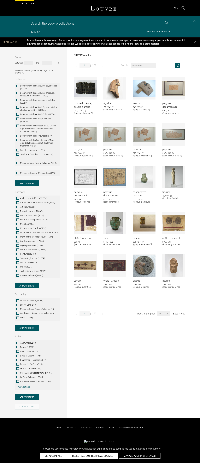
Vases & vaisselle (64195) (31, 275)
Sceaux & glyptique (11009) (32, 258)
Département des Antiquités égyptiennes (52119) (38, 87)
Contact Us (71, 427)
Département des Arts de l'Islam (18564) (38, 114)
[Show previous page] (76, 65)
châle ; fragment (82, 238)
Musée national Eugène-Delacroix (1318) (38, 163)
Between (19, 63)
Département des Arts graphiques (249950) (35, 120)
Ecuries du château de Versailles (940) (37, 313)
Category (20, 192)
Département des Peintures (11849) (36, 136)
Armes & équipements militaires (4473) (37, 202)
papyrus (78, 149)
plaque (136, 280)
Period (18, 57)
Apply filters (26, 183)
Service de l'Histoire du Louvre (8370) (36, 154)
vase (105, 238)
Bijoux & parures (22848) (31, 211)
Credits (111, 427)
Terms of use (86, 427)
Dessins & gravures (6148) (32, 215)
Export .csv (179, 313)
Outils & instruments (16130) (33, 249)
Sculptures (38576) (28, 262)
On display (20, 294)
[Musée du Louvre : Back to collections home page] (103, 8)
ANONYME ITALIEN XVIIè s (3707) (35, 381)
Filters (34, 32)
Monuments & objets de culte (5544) (36, 237)
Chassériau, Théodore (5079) (33, 360)
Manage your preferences (139, 456)
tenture (78, 280)
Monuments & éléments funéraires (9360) (39, 232)
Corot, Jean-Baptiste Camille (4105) (36, 373)
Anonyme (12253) (28, 343)
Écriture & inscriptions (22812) (34, 219)
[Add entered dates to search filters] (56, 63)
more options (24, 387)
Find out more (153, 448)
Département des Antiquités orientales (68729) (37, 101)
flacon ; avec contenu (139, 194)
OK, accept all (53, 456)
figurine (107, 103)
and (37, 63)
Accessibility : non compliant (131, 427)
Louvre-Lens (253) (28, 305)
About (58, 427)
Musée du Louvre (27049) (31, 300)
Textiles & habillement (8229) (33, 271)
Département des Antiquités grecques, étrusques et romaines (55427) (37, 94)
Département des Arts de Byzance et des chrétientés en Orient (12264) (38, 108)
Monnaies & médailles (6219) (33, 228)
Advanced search (158, 32)
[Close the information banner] (194, 42)
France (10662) (27, 347)
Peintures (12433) (28, 254)
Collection (20, 79)
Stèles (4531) (26, 267)
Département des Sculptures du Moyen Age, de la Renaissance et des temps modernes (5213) (37, 143)
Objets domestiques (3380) (32, 241)
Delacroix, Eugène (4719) (31, 364)
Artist (18, 336)
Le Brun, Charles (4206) (30, 368)
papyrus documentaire (169, 105)
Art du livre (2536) (28, 207)
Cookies (100, 427)
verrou (136, 103)
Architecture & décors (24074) (33, 198)
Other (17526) (26, 318)
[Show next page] (102, 65)
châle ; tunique (111, 280)
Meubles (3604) (27, 224)
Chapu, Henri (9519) (29, 351)
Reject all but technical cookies (92, 456)
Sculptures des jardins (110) (32, 150)
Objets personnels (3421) (31, 245)
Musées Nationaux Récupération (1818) (38, 173)
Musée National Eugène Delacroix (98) (37, 309)
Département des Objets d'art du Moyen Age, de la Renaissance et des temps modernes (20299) (38, 129)
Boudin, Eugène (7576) (30, 356)
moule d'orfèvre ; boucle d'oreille (83, 105)
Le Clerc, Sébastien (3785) (31, 377)
